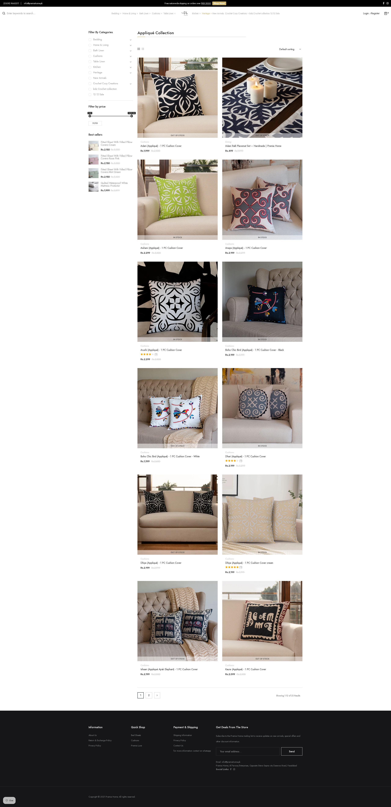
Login (366, 13)
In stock (177, 237)
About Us (93, 735)
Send (292, 751)
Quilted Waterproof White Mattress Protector (114, 184)
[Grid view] (138, 49)
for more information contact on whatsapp (192, 750)
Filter (95, 123)
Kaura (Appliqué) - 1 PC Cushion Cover (245, 669)
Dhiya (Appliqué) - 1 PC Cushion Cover (161, 562)
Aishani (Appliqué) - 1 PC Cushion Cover (162, 248)
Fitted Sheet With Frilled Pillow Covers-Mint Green (116, 171)
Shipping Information (183, 735)
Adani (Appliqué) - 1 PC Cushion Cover (161, 146)
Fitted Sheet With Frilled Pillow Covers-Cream (116, 143)
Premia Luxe (136, 745)
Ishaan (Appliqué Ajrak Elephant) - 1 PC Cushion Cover (169, 669)
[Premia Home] (185, 13)
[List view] (143, 49)
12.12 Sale (98, 94)
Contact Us (178, 745)
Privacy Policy (95, 745)
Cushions (145, 142)
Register (375, 13)
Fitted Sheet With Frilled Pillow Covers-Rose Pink (116, 157)
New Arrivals (99, 78)
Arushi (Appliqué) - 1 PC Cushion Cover (161, 350)
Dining (228, 142)
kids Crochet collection (105, 89)
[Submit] (179, 129)
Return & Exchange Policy (100, 740)
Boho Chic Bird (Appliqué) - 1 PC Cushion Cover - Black (254, 350)
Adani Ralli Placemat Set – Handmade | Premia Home (253, 146)
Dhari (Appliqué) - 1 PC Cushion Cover (245, 456)
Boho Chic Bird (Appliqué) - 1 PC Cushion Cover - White (170, 456)
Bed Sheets (136, 735)
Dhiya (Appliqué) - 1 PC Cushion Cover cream (249, 562)
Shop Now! (219, 3)
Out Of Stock (178, 135)
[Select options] (179, 231)
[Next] (157, 695)
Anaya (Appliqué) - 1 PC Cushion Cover (246, 248)
